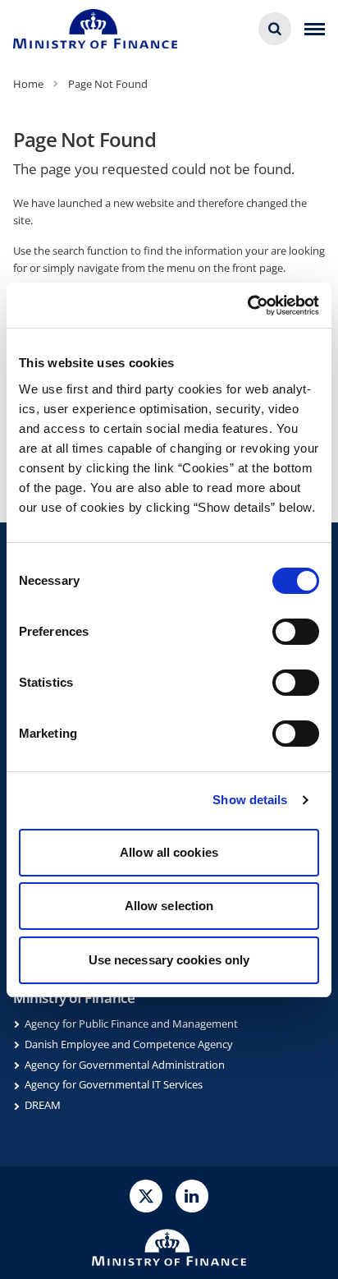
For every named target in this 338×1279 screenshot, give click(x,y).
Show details (249, 800)
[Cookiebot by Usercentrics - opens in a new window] (247, 305)
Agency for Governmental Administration (125, 1064)
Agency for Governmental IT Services (114, 1084)
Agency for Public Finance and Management (131, 1023)
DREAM (43, 1104)
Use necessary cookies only (169, 960)
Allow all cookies (169, 852)
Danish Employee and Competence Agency (129, 1044)
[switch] (295, 632)
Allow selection (169, 906)
